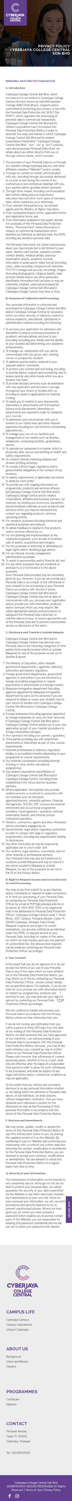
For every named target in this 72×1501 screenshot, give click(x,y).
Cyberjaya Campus (17, 1319)
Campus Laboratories (19, 1324)
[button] (63, 80)
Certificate (12, 1399)
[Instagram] (17, 1496)
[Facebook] (9, 1496)
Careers (11, 1366)
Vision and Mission (17, 1361)
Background (13, 1356)
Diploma (11, 1404)
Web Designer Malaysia (20, 1457)
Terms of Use (34, 1489)
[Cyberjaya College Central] (21, 13)
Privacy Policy (52, 1489)
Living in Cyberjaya (17, 1329)
